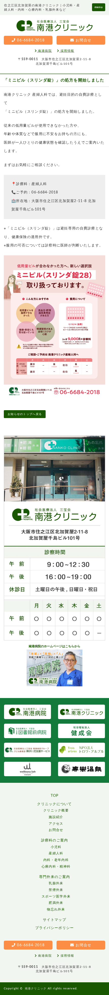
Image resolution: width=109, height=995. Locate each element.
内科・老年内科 (56, 860)
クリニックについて (54, 804)
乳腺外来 (56, 883)
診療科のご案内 (54, 840)
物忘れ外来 (56, 909)
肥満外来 (56, 903)
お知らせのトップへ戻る (25, 414)
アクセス (56, 823)
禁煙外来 (56, 890)
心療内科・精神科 (56, 866)
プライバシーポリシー (54, 928)
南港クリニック (36, 988)
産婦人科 (56, 853)
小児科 (56, 847)
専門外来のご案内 (54, 877)
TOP (55, 796)
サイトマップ (54, 920)
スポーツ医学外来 (56, 896)
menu (99, 7)
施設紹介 (56, 817)
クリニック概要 (56, 810)
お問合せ (56, 830)
